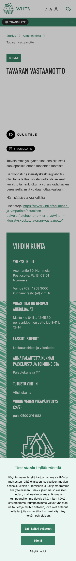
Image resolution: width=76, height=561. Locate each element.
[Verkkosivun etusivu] (16, 8)
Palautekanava (24, 372)
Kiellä (38, 540)
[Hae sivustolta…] (68, 9)
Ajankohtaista (32, 35)
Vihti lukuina (22, 392)
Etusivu (11, 35)
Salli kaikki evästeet (38, 528)
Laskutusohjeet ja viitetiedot (34, 348)
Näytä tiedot (38, 551)
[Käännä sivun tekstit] (15, 22)
